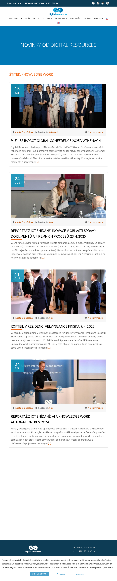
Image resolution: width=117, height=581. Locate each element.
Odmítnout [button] (61, 574)
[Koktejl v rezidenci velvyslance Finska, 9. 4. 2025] (58, 291)
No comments (95, 132)
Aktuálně (53, 132)
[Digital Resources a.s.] (58, 12)
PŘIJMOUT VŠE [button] (39, 574)
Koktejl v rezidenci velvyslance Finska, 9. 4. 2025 (52, 326)
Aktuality (38, 18)
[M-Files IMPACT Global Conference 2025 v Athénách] (58, 105)
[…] (37, 162)
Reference (61, 18)
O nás (27, 18)
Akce (49, 18)
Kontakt (98, 18)
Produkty (14, 18)
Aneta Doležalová (24, 132)
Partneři (75, 18)
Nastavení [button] (80, 574)
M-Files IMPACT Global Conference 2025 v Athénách (56, 141)
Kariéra (86, 18)
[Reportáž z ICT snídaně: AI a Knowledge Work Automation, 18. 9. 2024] (58, 381)
